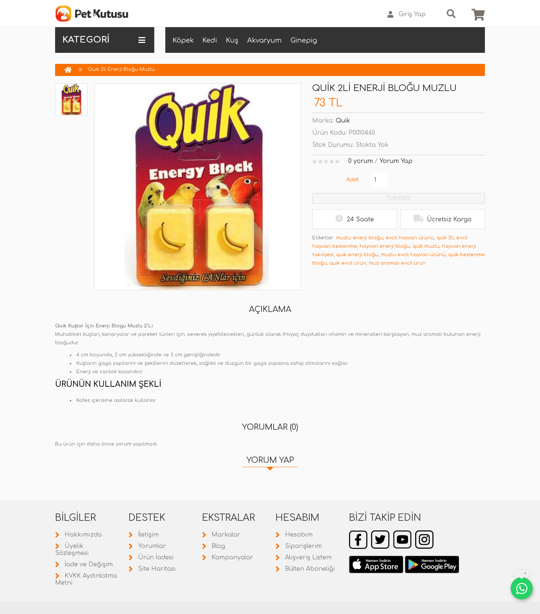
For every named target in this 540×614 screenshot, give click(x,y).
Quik (343, 120)
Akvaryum (264, 40)
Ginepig (304, 40)
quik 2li (445, 237)
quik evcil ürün (348, 263)
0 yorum (360, 161)
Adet (352, 179)
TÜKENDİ (398, 198)
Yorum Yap (396, 161)
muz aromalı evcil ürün (397, 263)
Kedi (209, 40)
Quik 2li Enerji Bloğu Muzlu (121, 69)
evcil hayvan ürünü (410, 237)
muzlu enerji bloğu (359, 237)
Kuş (232, 40)
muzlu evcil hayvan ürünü (413, 254)
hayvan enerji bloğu (385, 246)
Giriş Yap (412, 14)
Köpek (183, 40)
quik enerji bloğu (357, 254)
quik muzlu (426, 246)
